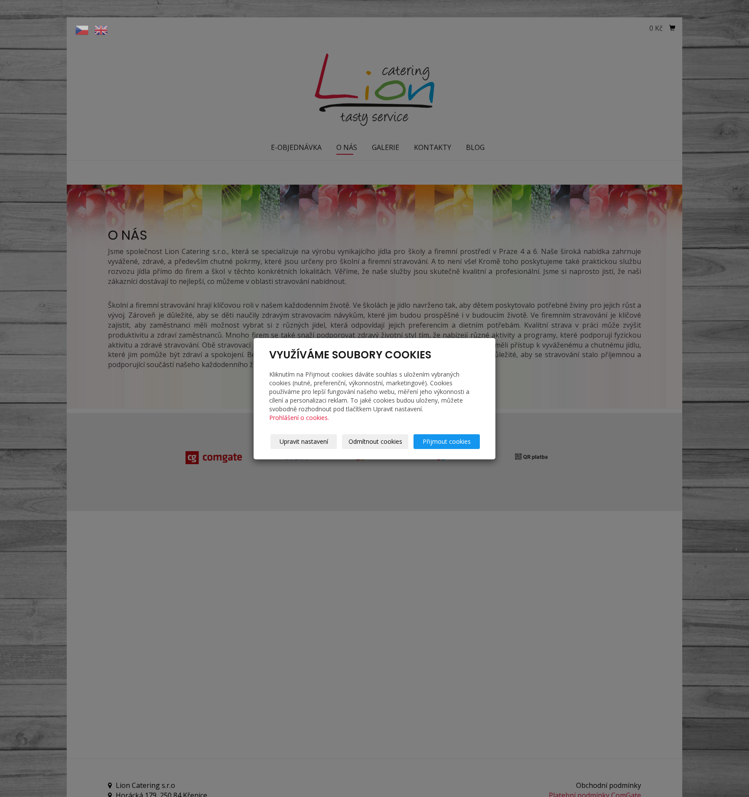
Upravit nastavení (304, 441)
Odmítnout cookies (375, 441)
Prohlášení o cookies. (299, 417)
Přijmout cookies (447, 441)
